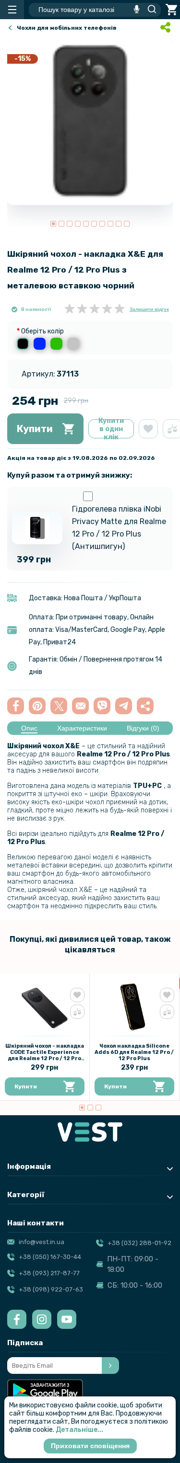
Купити (35, 428)
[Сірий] (73, 344)
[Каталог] (12, 9)
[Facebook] (16, 1319)
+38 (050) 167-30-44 (50, 1256)
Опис (29, 728)
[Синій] (40, 344)
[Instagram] (41, 1319)
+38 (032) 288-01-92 (139, 1242)
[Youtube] (66, 1319)
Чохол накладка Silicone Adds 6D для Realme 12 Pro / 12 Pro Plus (134, 1052)
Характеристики (82, 728)
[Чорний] (23, 344)
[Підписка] (110, 1365)
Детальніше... (79, 1430)
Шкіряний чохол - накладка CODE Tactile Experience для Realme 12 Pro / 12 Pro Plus (44, 1055)
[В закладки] (148, 428)
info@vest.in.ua (41, 1242)
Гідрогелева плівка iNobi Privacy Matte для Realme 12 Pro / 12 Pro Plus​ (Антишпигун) (119, 527)
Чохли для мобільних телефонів (67, 27)
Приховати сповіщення (90, 1446)
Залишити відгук (149, 309)
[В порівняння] (77, 1012)
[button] (53, 224)
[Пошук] (149, 9)
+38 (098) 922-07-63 (51, 1289)
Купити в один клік (111, 428)
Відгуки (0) (143, 728)
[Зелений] (56, 344)
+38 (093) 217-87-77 (49, 1273)
